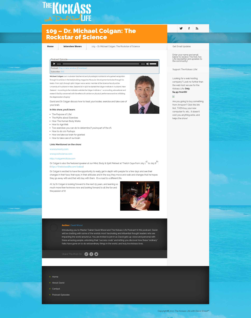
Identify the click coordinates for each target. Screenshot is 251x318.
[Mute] (147, 64)
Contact (56, 289)
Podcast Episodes (61, 295)
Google (86, 254)
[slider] (153, 63)
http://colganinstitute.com (62, 158)
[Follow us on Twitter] (181, 28)
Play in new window (67, 68)
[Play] (54, 64)
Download (82, 68)
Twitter (96, 254)
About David (58, 283)
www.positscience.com (61, 154)
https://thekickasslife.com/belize (66, 166)
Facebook (91, 254)
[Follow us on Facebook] (189, 28)
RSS (62, 72)
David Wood (76, 225)
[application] (104, 63)
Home (50, 46)
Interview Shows (73, 46)
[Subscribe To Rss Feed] (197, 28)
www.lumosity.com (59, 149)
